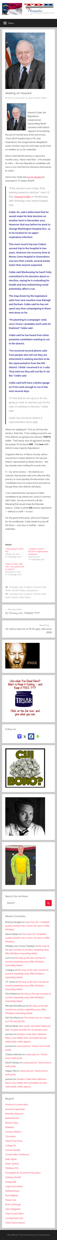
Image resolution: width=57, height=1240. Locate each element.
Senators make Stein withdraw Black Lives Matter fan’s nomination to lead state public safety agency (26, 1038)
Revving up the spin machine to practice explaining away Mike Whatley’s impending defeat (27, 950)
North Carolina (12, 597)
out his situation (34, 177)
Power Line (10, 1200)
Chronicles (10, 1136)
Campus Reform (13, 1132)
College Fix (10, 1145)
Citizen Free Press (13, 1141)
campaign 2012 (16, 594)
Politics (23, 590)
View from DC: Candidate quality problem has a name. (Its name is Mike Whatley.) (27, 926)
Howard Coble (22, 196)
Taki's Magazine (12, 1209)
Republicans (32, 590)
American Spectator (15, 1109)
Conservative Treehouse (17, 1154)
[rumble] (37, 736)
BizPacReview (12, 1118)
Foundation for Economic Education (23, 1173)
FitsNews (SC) (12, 1168)
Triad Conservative (14, 1213)
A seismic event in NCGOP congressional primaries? (38, 551)
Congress (28, 587)
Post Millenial (11, 1195)
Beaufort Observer (14, 1113)
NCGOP (15, 590)
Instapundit (10, 1182)
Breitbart (9, 1127)
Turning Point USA (14, 1218)
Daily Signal (11, 1159)
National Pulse (12, 1191)
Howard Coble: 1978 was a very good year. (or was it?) (14, 566)
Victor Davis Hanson (15, 1222)
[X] (24, 736)
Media (8, 590)
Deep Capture (12, 1163)
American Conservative (16, 1104)
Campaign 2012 (16, 587)
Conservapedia (12, 1150)
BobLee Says (11, 1123)
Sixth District (25, 597)
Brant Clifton (41, 98)
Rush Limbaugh (13, 1204)
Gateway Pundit (13, 1177)
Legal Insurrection (14, 1186)
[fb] (31, 736)
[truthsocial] (19, 736)
